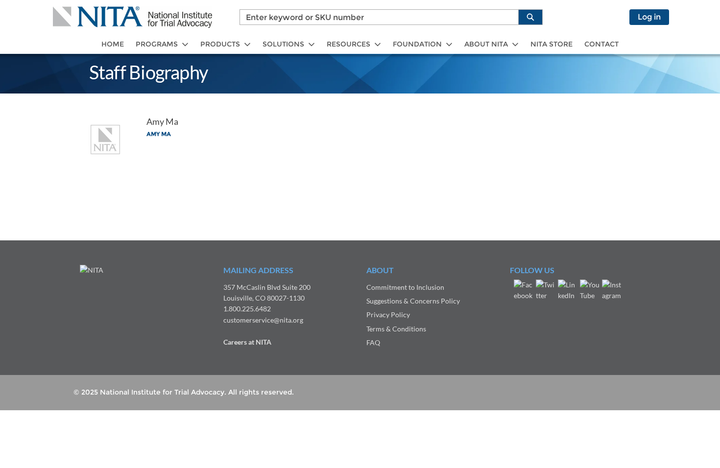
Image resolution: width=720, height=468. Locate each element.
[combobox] (375, 17)
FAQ (373, 342)
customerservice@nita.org (263, 320)
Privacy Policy (388, 314)
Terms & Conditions (396, 329)
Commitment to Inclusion (405, 287)
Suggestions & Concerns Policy (413, 301)
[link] (112, 44)
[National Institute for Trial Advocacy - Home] (132, 17)
